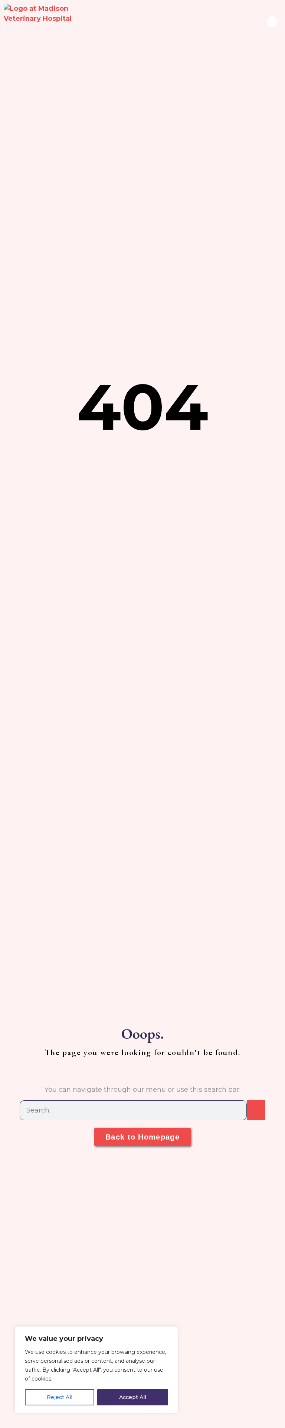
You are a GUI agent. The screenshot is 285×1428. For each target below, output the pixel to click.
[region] (96, 1369)
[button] (272, 21)
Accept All (132, 1397)
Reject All (59, 1397)
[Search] (256, 1110)
